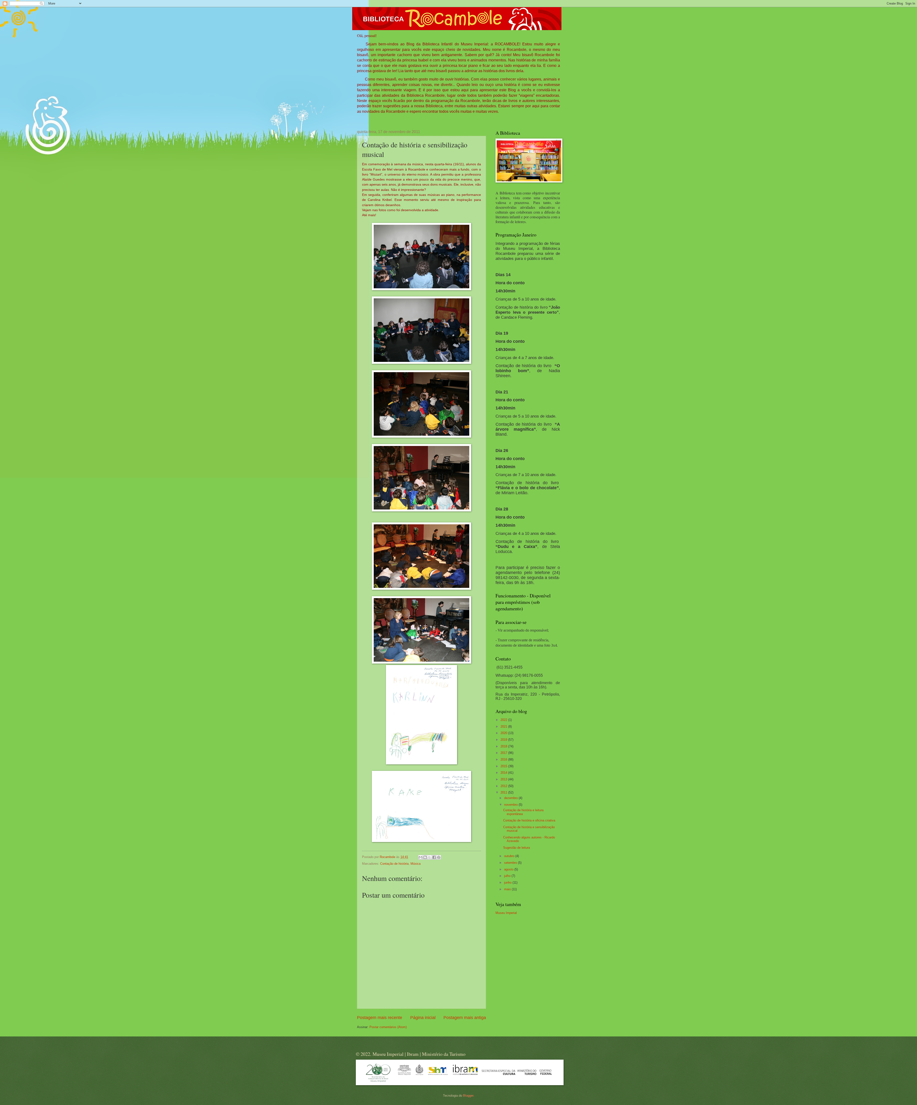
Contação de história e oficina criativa (529, 820)
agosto (509, 869)
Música (416, 863)
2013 (504, 779)
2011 (504, 792)
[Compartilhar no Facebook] (434, 857)
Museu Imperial (506, 913)
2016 (504, 759)
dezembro (511, 798)
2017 (504, 753)
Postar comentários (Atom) (388, 1027)
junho (508, 882)
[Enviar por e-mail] (420, 857)
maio (508, 889)
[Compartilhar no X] (429, 857)
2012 (504, 786)
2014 (504, 772)
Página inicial (423, 1017)
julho (508, 876)
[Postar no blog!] (425, 857)
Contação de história (394, 863)
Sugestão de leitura (516, 847)
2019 (504, 739)
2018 (504, 746)
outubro (509, 856)
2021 (504, 726)
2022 (504, 720)
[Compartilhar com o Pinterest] (438, 857)
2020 (504, 733)
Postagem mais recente (379, 1017)
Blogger (468, 1095)
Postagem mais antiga (464, 1017)
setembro (511, 862)
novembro (511, 804)
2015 (504, 766)
